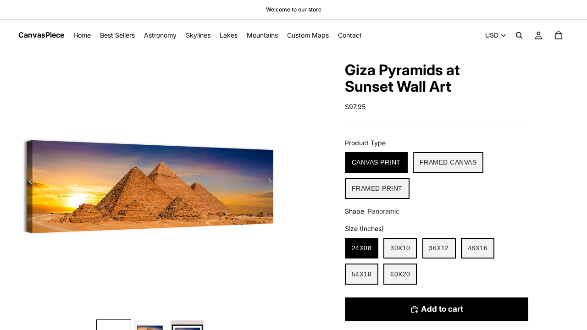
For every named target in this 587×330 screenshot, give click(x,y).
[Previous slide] (28, 183)
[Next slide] (272, 183)
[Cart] (558, 35)
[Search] (519, 35)
